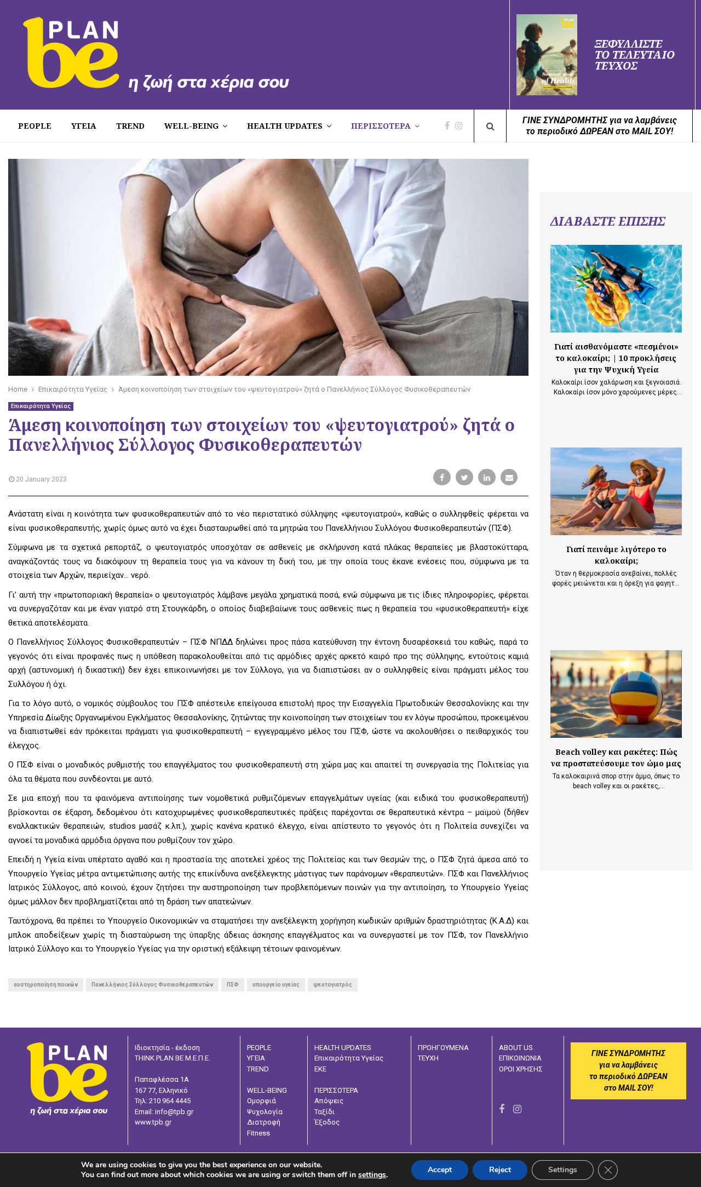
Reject (500, 1170)
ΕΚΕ (320, 1069)
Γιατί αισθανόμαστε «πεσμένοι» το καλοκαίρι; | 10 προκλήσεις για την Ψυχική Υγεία (616, 358)
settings (372, 1175)
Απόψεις (328, 1101)
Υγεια (83, 126)
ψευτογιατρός (332, 985)
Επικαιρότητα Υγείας (41, 406)
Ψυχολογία (265, 1112)
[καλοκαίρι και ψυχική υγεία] (616, 288)
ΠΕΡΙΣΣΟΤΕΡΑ (381, 126)
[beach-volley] (616, 694)
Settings (562, 1170)
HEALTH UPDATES (285, 126)
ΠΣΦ (233, 985)
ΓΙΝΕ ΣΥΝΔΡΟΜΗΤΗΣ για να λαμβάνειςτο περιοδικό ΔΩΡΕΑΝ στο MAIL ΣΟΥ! (599, 125)
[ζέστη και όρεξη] (616, 491)
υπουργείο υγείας (276, 985)
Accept (440, 1170)
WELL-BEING (191, 126)
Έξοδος (327, 1122)
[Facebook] (450, 126)
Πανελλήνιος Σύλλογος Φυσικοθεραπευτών (152, 985)
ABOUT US (516, 1047)
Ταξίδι (324, 1112)
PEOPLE (34, 126)
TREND (130, 126)
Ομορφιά (261, 1101)
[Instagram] (461, 126)
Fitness (258, 1133)
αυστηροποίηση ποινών (46, 985)
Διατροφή (263, 1122)
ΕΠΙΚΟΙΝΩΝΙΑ (520, 1058)
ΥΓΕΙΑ (256, 1058)
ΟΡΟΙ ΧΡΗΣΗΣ (521, 1069)
